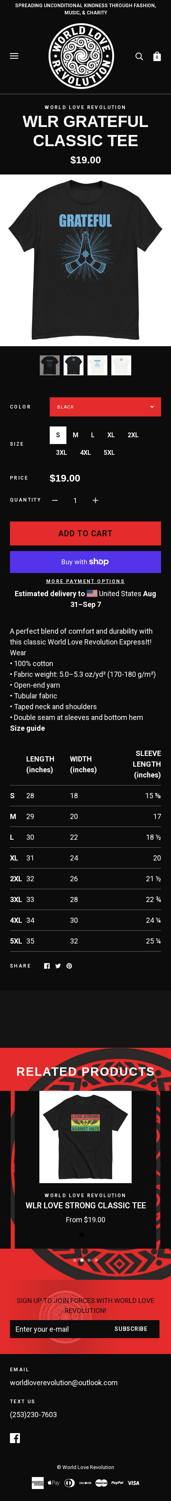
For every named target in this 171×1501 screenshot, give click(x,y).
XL (111, 435)
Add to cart (85, 533)
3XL (61, 452)
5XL (109, 452)
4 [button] (96, 1260)
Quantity (25, 500)
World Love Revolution (85, 107)
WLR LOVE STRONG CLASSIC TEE (85, 1205)
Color (20, 407)
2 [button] (82, 1260)
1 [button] (74, 1260)
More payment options (85, 581)
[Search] (139, 55)
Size (17, 444)
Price (19, 478)
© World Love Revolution (85, 1467)
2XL (133, 435)
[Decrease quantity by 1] (55, 499)
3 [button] (89, 1260)
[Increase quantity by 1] (95, 499)
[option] (85, 260)
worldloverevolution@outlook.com (64, 1382)
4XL (85, 452)
